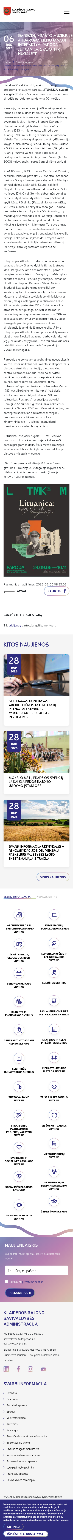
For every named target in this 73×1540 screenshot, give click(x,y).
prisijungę (15, 625)
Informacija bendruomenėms (23, 1455)
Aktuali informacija (24, 61)
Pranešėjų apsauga (18, 1473)
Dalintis (54, 591)
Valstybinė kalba (16, 1417)
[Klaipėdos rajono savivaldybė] (19, 11)
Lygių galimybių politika (20, 1467)
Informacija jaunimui (18, 1442)
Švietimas (12, 1399)
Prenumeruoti (20, 1293)
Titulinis (7, 61)
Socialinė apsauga (17, 1405)
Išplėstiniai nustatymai (25, 1534)
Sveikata (12, 1393)
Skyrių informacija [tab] (17, 897)
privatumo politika (32, 1281)
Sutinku (13, 1527)
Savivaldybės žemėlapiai (21, 1480)
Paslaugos (12, 1430)
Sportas (11, 1411)
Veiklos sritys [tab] (47, 897)
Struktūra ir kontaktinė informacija (27, 1436)
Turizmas (12, 1424)
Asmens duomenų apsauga (22, 1461)
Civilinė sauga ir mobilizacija (23, 1449)
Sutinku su (26, 1281)
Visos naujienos (53, 877)
